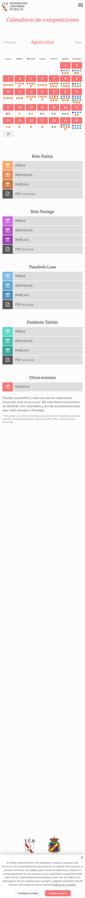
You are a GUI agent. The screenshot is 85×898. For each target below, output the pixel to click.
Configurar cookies (28, 893)
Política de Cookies (64, 884)
